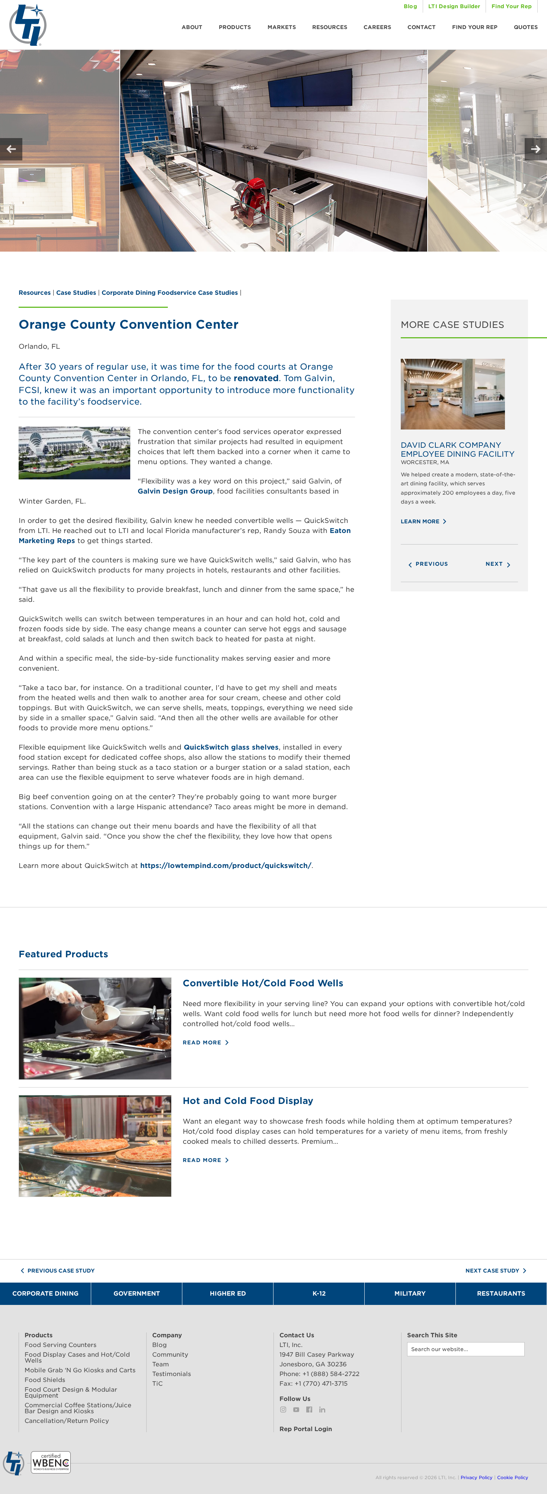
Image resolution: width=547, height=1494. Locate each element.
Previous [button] (11, 149)
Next (495, 564)
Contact (421, 27)
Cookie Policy (512, 1477)
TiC (157, 1383)
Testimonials (171, 1374)
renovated (256, 378)
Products (235, 27)
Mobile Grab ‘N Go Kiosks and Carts (80, 1370)
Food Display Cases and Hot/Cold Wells (77, 1357)
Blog (410, 6)
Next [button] (536, 149)
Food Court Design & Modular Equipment (71, 1392)
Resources (329, 27)
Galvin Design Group (175, 491)
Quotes (526, 27)
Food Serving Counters (60, 1344)
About (192, 27)
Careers (377, 27)
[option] (459, 437)
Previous (431, 564)
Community (170, 1354)
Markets (282, 27)
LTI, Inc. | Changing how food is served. (28, 25)
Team (160, 1364)
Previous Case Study (60, 1271)
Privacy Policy (477, 1477)
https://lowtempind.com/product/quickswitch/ (225, 865)
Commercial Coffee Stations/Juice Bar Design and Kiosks (78, 1408)
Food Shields (45, 1379)
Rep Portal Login (305, 1429)
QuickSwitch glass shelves (231, 747)
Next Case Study (493, 1271)
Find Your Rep (512, 6)
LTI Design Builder (454, 6)
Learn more (421, 521)
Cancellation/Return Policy (67, 1420)
